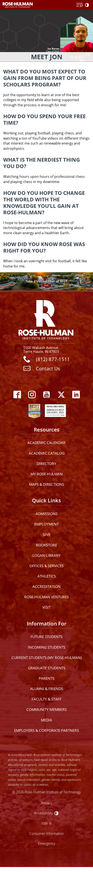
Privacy (46, 803)
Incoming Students (46, 647)
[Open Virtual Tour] (46, 281)
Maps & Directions (46, 484)
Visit (46, 607)
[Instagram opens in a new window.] (32, 395)
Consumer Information (46, 833)
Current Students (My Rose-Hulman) (46, 657)
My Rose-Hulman (46, 473)
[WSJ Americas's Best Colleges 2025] (55, 410)
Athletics (46, 576)
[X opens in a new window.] (61, 395)
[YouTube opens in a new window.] (46, 395)
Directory (46, 463)
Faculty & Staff (46, 699)
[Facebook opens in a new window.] (17, 395)
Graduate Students (46, 667)
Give (46, 534)
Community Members (46, 709)
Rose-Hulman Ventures (46, 596)
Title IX (47, 823)
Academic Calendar (46, 442)
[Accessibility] (88, 5)
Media (46, 720)
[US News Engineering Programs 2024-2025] (34, 410)
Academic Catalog (46, 453)
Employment (46, 524)
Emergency (46, 843)
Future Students (46, 636)
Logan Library (46, 555)
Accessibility (43, 813)
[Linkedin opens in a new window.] (76, 395)
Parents (46, 678)
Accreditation (46, 586)
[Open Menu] (79, 5)
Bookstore (46, 545)
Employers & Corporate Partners (46, 730)
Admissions (47, 513)
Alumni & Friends (46, 688)
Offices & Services (46, 565)
